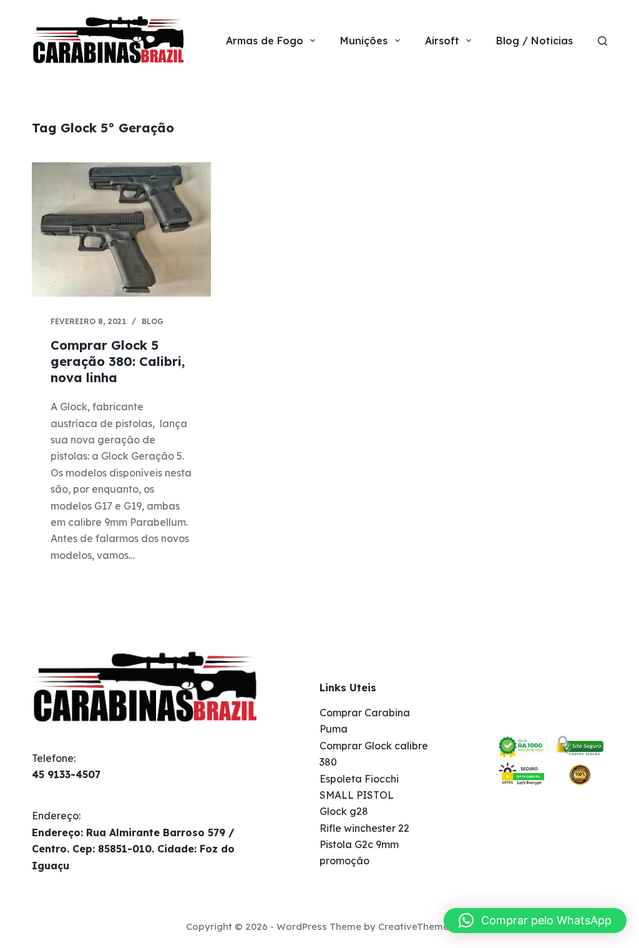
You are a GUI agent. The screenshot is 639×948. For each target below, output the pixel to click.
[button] (535, 920)
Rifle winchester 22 (364, 828)
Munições (364, 40)
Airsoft (442, 40)
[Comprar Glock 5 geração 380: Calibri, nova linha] (121, 229)
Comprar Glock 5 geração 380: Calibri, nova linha (118, 361)
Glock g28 (344, 811)
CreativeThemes (416, 926)
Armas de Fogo (264, 40)
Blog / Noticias (534, 40)
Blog (152, 321)
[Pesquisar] (602, 41)
